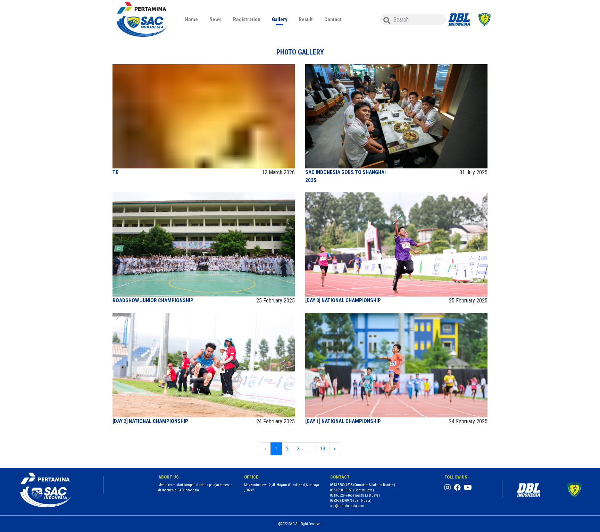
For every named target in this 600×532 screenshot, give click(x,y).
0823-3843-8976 (341, 500)
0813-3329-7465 (341, 495)
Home (191, 19)
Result (306, 19)
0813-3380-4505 (341, 485)
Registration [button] (246, 19)
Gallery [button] (280, 19)
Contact (333, 19)
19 (322, 449)
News (215, 19)
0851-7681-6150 (341, 490)
